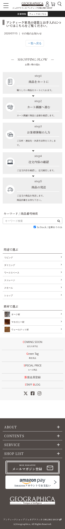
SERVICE (12, 444)
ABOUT (10, 427)
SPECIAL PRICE (33, 367)
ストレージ (9, 280)
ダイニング (9, 265)
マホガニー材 (17, 321)
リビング (8, 257)
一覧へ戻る (35, 43)
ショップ (8, 295)
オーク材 (15, 314)
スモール (8, 287)
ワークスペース (11, 272)
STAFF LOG (32, 384)
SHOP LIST (14, 453)
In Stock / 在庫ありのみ (49, 227)
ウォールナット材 (20, 329)
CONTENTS (14, 435)
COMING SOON (32, 343)
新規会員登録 (32, 377)
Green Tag (32, 355)
